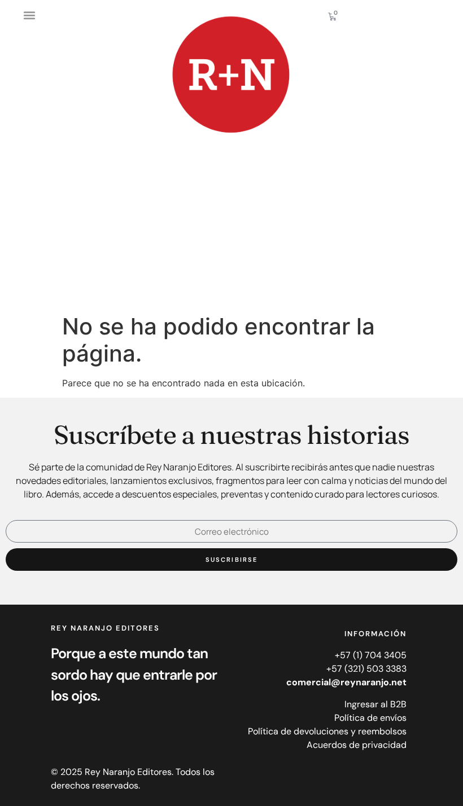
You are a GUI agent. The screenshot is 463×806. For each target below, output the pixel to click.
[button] (29, 15)
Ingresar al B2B (375, 704)
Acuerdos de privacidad (357, 745)
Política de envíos (370, 718)
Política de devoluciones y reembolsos (327, 731)
